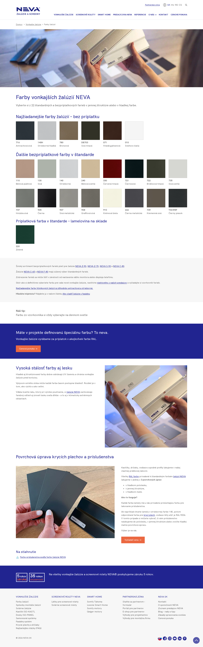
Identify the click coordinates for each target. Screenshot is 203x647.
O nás (151, 14)
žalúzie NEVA (73, 392)
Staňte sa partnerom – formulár (134, 603)
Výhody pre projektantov (135, 614)
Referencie (140, 14)
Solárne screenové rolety (64, 605)
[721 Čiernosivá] (134, 177)
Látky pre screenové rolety (65, 601)
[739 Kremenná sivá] (156, 206)
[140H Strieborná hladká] (47, 139)
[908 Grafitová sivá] (90, 206)
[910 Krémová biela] (112, 206)
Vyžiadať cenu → (133, 539)
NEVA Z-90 (80, 266)
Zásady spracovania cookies (172, 614)
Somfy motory (94, 608)
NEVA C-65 (29, 271)
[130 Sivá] (47, 177)
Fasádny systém (24, 621)
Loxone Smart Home (97, 605)
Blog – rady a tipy (166, 611)
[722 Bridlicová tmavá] (156, 177)
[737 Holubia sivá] (25, 206)
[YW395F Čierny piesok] (178, 206)
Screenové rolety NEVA (66, 596)
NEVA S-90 (105, 266)
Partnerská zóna (152, 5)
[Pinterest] (185, 638)
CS (180, 4)
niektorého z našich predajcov (112, 282)
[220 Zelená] (25, 243)
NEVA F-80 (42, 271)
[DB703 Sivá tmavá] (90, 139)
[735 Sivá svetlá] (178, 177)
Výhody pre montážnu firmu (136, 618)
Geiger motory (94, 611)
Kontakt (163, 14)
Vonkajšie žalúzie (63, 14)
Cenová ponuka (179, 14)
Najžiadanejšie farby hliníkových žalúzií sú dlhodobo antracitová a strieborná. (54, 288)
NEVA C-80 (118, 266)
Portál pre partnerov (133, 608)
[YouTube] (175, 638)
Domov (19, 24)
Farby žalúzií (22, 601)
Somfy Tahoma (94, 601)
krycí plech (149, 515)
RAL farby (134, 476)
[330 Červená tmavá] (112, 177)
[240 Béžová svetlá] (90, 177)
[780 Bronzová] (69, 139)
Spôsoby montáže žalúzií (28, 605)
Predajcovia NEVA (122, 14)
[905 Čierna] (47, 206)
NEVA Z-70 (93, 266)
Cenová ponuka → (28, 348)
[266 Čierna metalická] (134, 206)
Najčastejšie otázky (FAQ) (28, 628)
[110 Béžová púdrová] (25, 177)
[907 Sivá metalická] (69, 206)
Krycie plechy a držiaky (27, 624)
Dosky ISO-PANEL (25, 614)
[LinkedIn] (180, 638)
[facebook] (165, 638)
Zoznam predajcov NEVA (170, 608)
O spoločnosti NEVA (168, 605)
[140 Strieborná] (69, 177)
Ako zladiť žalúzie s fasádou (76, 293)
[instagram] (170, 638)
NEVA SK (162, 596)
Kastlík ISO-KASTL (25, 611)
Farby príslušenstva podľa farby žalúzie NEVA (43, 557)
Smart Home (104, 14)
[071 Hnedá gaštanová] (112, 139)
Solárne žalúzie (23, 608)
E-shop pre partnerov (133, 611)
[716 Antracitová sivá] (25, 139)
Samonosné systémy (26, 618)
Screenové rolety (85, 14)
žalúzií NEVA (179, 476)
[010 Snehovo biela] (134, 139)
